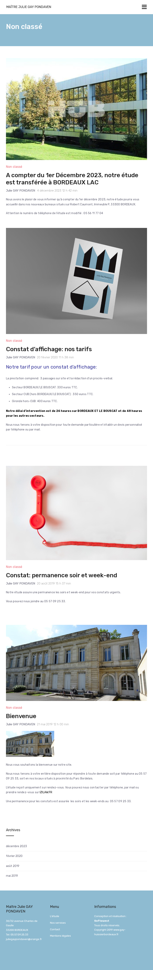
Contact (55, 929)
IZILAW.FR (46, 792)
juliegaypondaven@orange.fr (24, 939)
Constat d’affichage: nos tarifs (49, 349)
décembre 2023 (16, 846)
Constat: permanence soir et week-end (61, 575)
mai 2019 (12, 876)
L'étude (54, 916)
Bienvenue (21, 716)
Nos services (58, 922)
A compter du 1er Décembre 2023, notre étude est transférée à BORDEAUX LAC (72, 179)
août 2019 (12, 866)
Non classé (14, 167)
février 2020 (14, 856)
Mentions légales (60, 935)
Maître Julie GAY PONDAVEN (28, 7)
